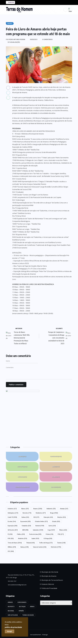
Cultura (25, 517)
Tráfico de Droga (46, 543)
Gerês (52, 525)
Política (21, 534)
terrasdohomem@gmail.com (17, 585)
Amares (22, 456)
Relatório (22, 538)
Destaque (22, 606)
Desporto (22, 466)
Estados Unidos (41, 521)
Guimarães (38, 530)
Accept (9, 631)
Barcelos (27, 513)
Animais (64, 508)
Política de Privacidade (49, 588)
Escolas (12, 521)
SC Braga (48, 538)
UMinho (12, 547)
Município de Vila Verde (49, 572)
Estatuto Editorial (47, 584)
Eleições (61, 517)
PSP (11, 538)
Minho (55, 466)
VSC (11, 551)
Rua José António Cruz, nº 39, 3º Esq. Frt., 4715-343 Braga (20, 576)
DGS (36, 517)
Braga (54, 513)
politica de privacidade (13, 627)
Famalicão (26, 525)
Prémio (49, 534)
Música (63, 530)
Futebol (39, 525)
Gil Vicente (13, 530)
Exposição (12, 525)
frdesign (45, 635)
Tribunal (30, 543)
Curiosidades (55, 456)
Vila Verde (55, 487)
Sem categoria (13, 615)
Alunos (25, 508)
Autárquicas (13, 513)
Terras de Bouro (22, 487)
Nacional (22, 477)
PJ (10, 534)
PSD (61, 534)
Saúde (35, 538)
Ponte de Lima (35, 534)
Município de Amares (48, 576)
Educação (48, 517)
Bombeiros (41, 513)
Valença (24, 547)
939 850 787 (12, 581)
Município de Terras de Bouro (52, 580)
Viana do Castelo (39, 547)
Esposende (25, 521)
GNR (25, 530)
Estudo (56, 521)
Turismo (61, 543)
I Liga (51, 530)
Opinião (55, 477)
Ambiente (51, 508)
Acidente (12, 508)
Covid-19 (12, 517)
